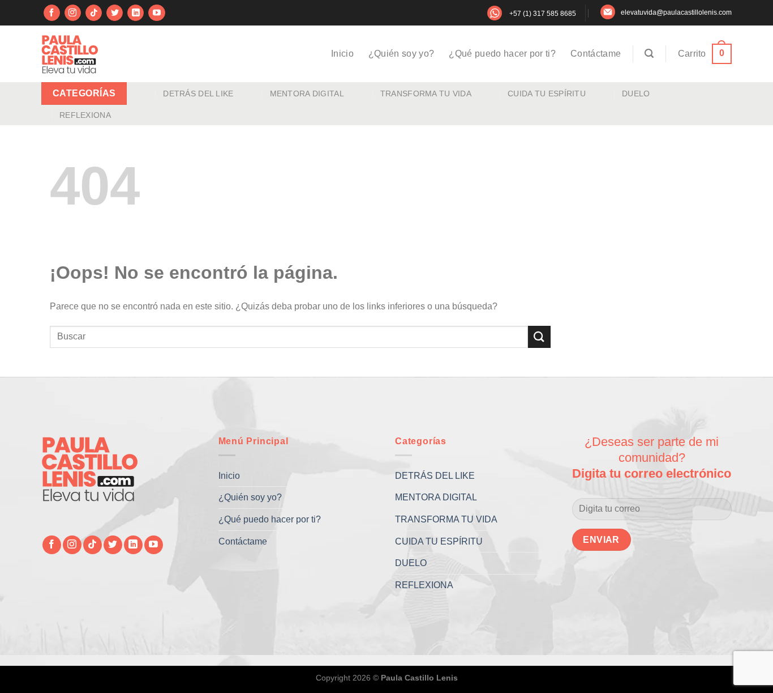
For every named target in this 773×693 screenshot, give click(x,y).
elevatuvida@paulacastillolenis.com (676, 12)
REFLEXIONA (85, 115)
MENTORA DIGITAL (307, 93)
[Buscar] (649, 53)
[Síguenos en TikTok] (93, 13)
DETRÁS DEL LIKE (198, 93)
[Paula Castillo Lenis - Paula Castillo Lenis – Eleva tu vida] (69, 53)
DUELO (636, 93)
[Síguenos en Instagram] (73, 13)
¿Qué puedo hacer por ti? (502, 53)
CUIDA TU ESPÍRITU (547, 93)
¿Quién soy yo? (401, 53)
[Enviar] (539, 337)
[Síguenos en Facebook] (52, 13)
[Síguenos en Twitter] (114, 13)
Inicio (342, 53)
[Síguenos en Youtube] (156, 13)
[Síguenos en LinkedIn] (135, 13)
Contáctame (595, 53)
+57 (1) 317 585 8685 (542, 14)
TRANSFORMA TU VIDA (425, 93)
